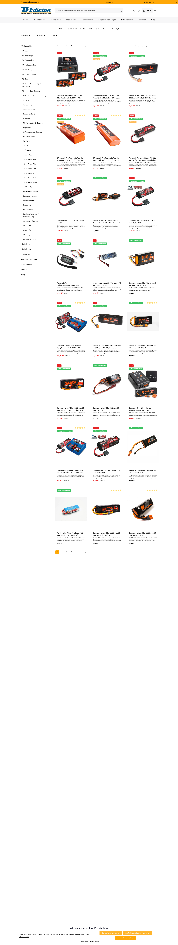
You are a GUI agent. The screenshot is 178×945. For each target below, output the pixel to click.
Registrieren (35, 2)
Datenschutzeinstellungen (110, 933)
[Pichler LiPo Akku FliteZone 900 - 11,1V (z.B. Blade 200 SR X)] (71, 509)
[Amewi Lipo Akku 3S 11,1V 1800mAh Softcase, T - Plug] (107, 259)
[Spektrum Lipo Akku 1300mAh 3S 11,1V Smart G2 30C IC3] (143, 321)
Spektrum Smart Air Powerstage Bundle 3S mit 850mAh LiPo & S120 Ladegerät (107, 222)
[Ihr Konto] (139, 10)
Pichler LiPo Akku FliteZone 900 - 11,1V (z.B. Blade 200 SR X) (70, 534)
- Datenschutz (94, 942)
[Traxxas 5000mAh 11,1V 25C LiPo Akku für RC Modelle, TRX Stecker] (107, 71)
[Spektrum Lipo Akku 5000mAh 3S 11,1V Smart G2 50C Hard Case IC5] (71, 384)
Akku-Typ (40, 35)
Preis (53, 35)
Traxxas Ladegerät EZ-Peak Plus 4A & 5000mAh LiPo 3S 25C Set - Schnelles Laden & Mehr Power (70, 472)
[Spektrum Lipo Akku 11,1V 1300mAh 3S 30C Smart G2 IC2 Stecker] (107, 321)
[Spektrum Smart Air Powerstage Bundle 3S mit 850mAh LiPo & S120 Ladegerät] (107, 196)
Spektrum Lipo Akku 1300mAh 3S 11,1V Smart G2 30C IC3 (142, 347)
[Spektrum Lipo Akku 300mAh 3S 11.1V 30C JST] (107, 384)
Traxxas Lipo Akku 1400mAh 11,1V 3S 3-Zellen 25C (142, 222)
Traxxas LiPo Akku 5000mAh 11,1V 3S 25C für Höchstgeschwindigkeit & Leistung (142, 159)
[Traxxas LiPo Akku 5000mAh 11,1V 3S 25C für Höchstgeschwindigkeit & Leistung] (143, 134)
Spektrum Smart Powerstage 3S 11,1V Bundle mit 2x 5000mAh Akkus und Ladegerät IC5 (69, 97)
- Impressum (83, 942)
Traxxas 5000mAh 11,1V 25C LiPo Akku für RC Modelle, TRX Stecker (106, 97)
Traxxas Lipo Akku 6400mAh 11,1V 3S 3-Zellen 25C (106, 472)
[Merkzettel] (134, 10)
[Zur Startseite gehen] (36, 10)
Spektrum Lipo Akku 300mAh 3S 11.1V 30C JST (106, 409)
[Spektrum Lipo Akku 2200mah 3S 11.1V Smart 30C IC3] (143, 509)
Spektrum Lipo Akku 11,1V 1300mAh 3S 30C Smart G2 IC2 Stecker (107, 347)
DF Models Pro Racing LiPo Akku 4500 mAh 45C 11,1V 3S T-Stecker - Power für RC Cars (70, 159)
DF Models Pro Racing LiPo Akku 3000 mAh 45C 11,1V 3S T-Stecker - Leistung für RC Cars (106, 159)
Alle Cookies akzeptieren (126, 938)
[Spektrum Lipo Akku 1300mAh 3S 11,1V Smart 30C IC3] (143, 446)
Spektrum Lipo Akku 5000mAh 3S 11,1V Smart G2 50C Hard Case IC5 (70, 409)
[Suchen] (120, 10)
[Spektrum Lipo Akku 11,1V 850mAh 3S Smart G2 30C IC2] (143, 259)
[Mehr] (155, 10)
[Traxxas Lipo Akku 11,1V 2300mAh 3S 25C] (71, 196)
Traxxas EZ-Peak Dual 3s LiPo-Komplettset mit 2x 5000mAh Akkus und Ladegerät (69, 347)
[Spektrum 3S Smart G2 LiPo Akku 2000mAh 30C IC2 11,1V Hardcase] (143, 71)
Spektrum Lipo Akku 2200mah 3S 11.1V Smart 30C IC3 (142, 534)
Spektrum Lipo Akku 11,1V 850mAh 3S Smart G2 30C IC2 (142, 284)
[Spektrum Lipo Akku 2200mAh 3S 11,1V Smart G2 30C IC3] (107, 509)
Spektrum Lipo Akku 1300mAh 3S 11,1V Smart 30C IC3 (142, 472)
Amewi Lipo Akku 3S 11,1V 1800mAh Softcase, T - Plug (107, 284)
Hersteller (24, 35)
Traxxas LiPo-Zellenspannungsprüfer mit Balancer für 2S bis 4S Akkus (68, 284)
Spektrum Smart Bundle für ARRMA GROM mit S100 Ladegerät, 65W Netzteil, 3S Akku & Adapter (142, 409)
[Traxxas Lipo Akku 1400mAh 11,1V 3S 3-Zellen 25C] (143, 196)
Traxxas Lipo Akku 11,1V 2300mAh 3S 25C (70, 222)
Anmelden (24, 2)
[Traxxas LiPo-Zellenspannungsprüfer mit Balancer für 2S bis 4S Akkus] (71, 259)
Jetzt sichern (110, 2)
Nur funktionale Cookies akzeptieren (137, 933)
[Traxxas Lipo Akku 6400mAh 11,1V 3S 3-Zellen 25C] (107, 446)
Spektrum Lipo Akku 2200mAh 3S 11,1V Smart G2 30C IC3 (106, 534)
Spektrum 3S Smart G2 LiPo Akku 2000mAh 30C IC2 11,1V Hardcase (142, 97)
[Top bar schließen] (176, 2)
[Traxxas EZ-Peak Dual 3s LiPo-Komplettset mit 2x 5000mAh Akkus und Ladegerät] (71, 321)
